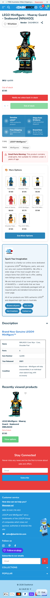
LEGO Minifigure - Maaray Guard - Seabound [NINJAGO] (14, 424)
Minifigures (14, 148)
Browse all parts (13, 306)
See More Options (25, 236)
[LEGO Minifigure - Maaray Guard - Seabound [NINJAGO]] (15, 404)
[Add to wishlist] (25, 393)
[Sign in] (36, 7)
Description (10, 323)
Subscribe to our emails (13, 556)
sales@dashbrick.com (16, 534)
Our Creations (12, 311)
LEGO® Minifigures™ (18, 142)
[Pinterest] (10, 545)
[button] (3, 2)
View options (10, 439)
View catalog (3, 7)
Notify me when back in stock (25, 97)
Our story (28, 306)
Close (25, 568)
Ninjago (26, 148)
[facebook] (15, 546)
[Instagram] (3, 545)
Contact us (26, 311)
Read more (39, 2)
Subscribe (25, 477)
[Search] (8, 7)
